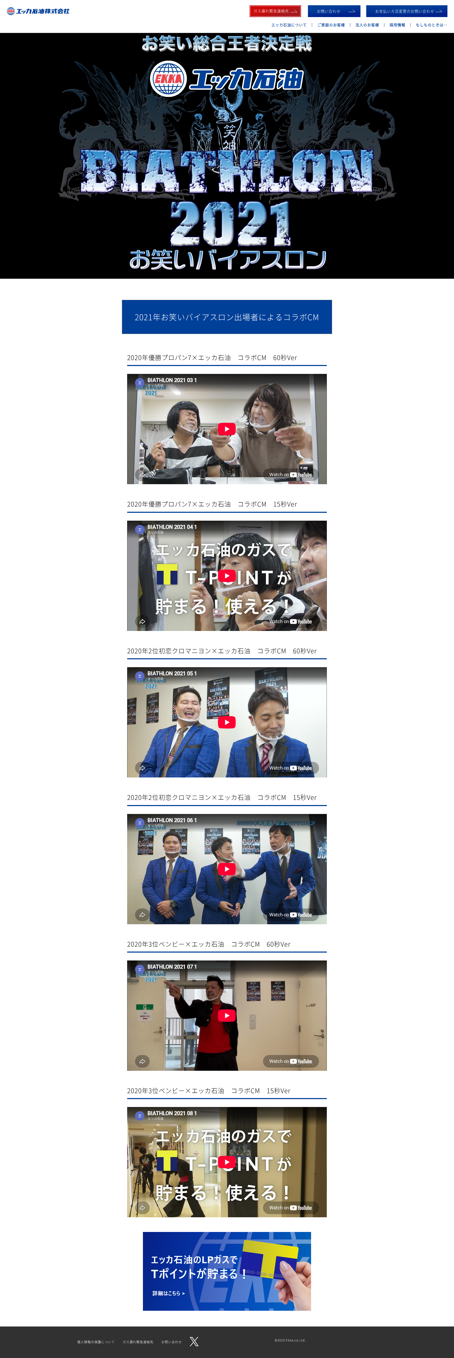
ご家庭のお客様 (331, 24)
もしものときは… (431, 24)
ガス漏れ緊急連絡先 (138, 1342)
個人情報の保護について (96, 1342)
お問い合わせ (328, 11)
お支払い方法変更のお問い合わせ (404, 11)
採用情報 (397, 24)
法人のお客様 (367, 24)
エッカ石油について (289, 24)
